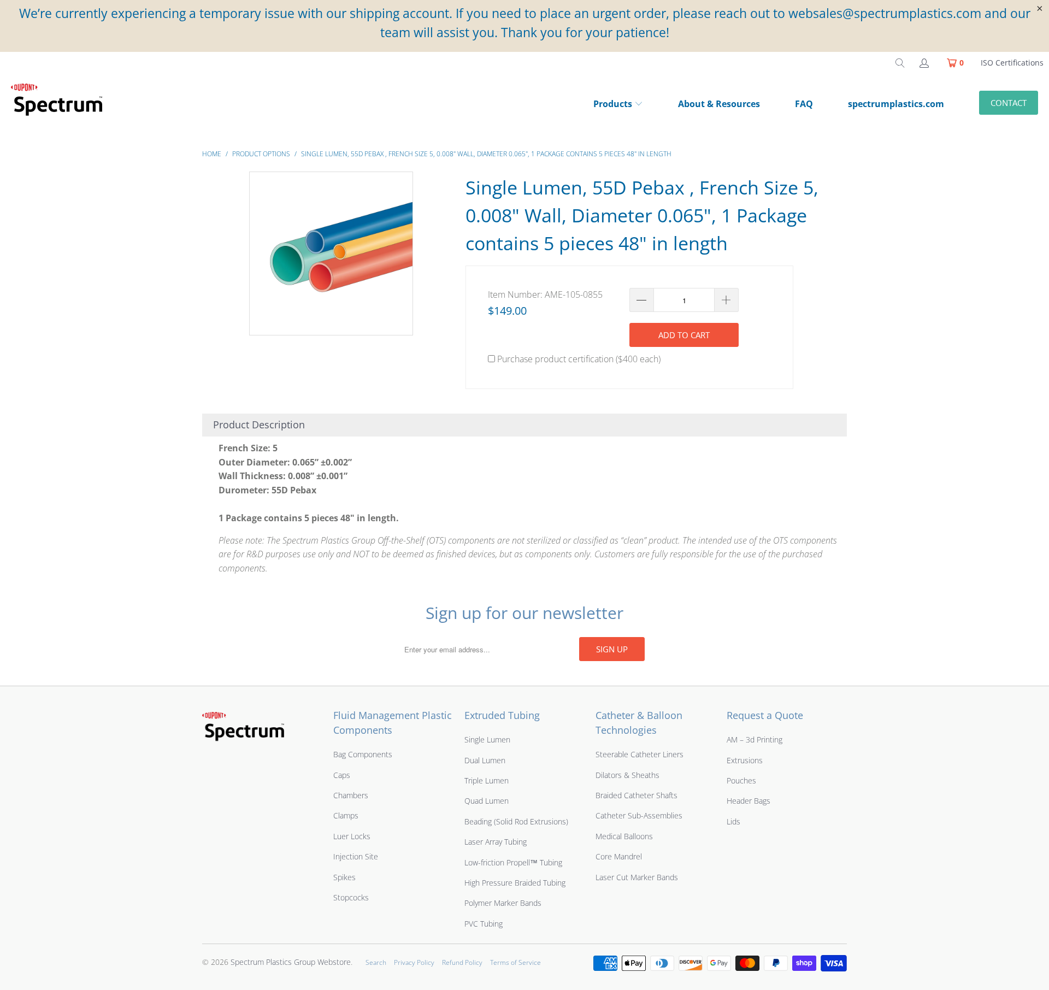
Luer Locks (351, 836)
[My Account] (923, 63)
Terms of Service (515, 962)
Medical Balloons (624, 836)
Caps (341, 775)
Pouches (741, 780)
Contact (1009, 102)
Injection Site (355, 856)
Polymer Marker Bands (502, 903)
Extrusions (745, 760)
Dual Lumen (484, 760)
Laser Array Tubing (495, 841)
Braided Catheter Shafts (636, 795)
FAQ (804, 104)
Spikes (344, 877)
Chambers (350, 795)
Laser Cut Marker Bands (637, 877)
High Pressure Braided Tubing (514, 882)
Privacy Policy (414, 962)
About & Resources (719, 104)
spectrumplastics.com (896, 104)
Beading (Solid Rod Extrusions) (516, 821)
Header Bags (748, 800)
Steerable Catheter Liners (639, 754)
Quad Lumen (486, 800)
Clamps (345, 815)
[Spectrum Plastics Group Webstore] (61, 105)
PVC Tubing (483, 923)
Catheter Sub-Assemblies (639, 815)
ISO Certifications (1012, 62)
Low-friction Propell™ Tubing (513, 862)
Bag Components (362, 754)
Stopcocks (351, 897)
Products (612, 104)
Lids (733, 821)
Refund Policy (462, 962)
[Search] (899, 63)
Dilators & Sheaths (627, 775)
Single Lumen (487, 739)
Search (376, 962)
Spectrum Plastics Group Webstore (291, 962)
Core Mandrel (619, 856)
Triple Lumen (486, 780)
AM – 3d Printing (754, 739)
